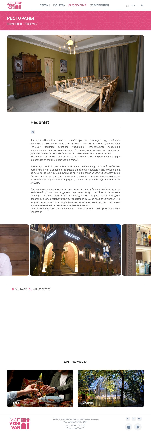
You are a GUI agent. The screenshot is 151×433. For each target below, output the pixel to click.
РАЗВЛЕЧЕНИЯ (77, 5)
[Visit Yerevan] (16, 5)
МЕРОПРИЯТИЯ (99, 5)
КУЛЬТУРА (59, 5)
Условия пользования (75, 425)
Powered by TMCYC (75, 428)
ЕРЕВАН (45, 5)
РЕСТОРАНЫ (31, 24)
